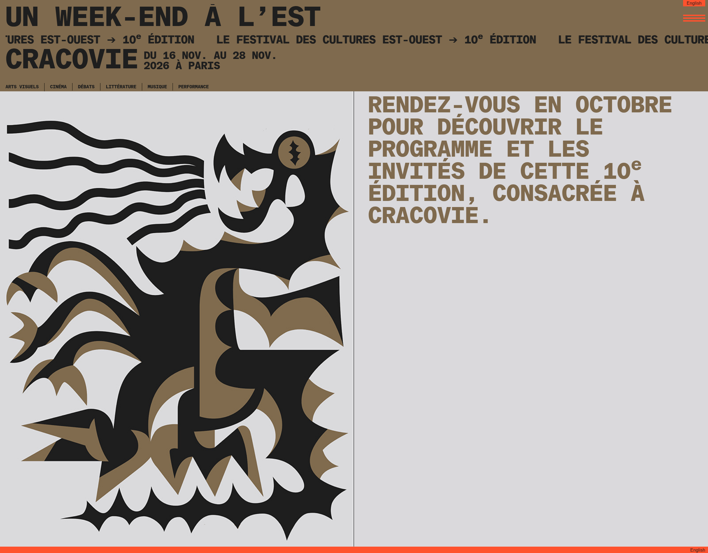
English (694, 3)
